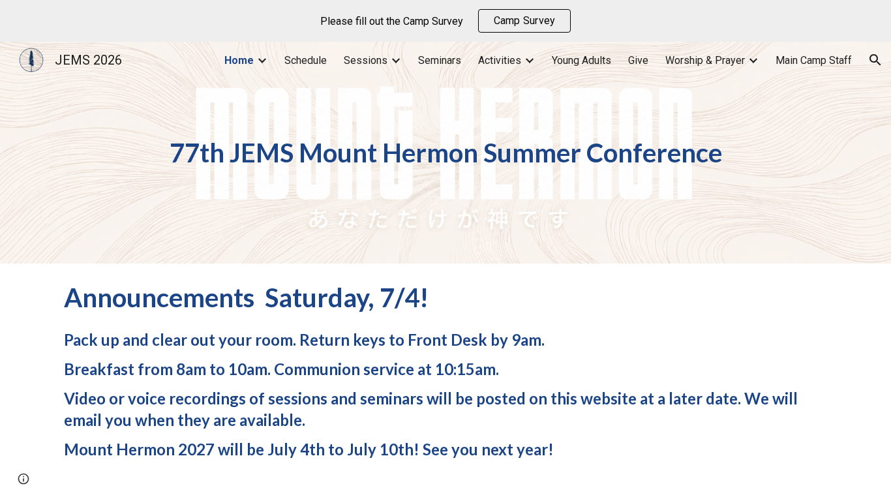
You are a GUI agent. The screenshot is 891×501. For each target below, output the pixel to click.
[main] (445, 153)
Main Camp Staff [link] (814, 60)
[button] (875, 60)
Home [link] (239, 60)
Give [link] (638, 60)
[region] (445, 21)
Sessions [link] (365, 60)
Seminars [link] (439, 60)
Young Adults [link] (581, 60)
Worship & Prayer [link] (705, 60)
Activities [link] (499, 60)
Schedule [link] (305, 60)
